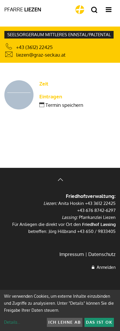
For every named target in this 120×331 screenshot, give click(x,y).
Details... (12, 322)
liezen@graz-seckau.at (41, 55)
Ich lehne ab (64, 322)
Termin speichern (63, 105)
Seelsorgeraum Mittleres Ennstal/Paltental (59, 34)
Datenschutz (102, 254)
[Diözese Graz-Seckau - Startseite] (79, 9)
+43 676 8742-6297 (96, 210)
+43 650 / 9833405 (96, 231)
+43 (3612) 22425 (34, 47)
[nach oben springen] (60, 180)
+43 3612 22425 (100, 203)
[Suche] (94, 10)
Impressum (71, 254)
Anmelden (105, 267)
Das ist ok (99, 322)
